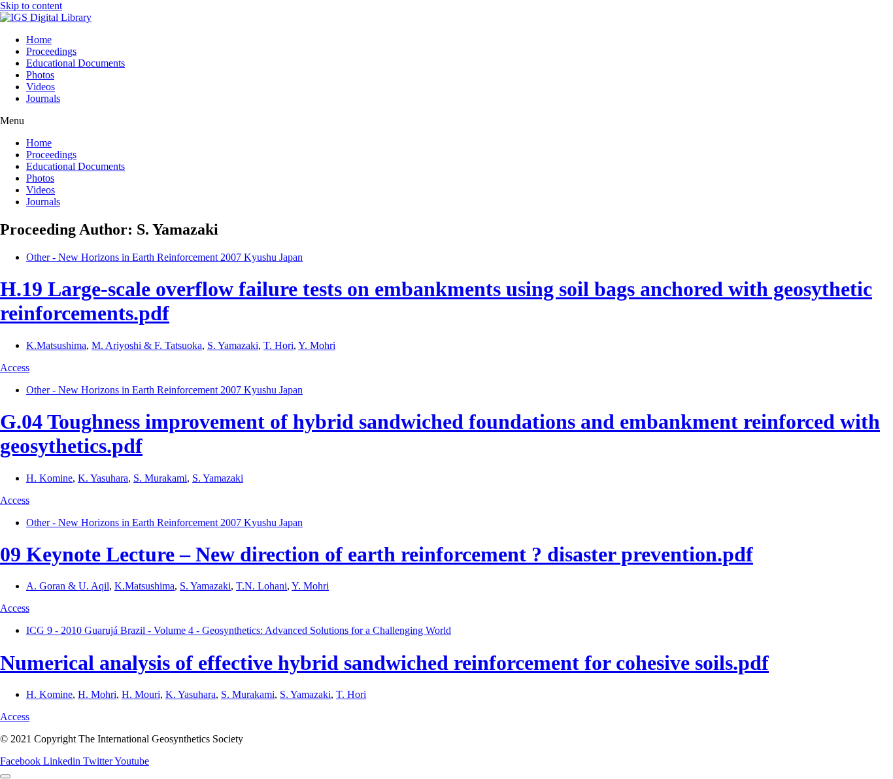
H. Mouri (141, 694)
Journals (43, 98)
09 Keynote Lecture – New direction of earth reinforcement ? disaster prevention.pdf (376, 554)
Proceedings (51, 51)
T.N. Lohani (261, 585)
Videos (40, 86)
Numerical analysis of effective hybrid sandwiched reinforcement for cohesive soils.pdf (384, 662)
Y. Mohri (316, 345)
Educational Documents (75, 63)
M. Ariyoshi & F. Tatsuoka (147, 345)
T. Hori (278, 345)
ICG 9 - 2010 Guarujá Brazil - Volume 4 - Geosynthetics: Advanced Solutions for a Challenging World (238, 630)
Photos (40, 74)
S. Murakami (160, 478)
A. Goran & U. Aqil (67, 585)
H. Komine (49, 478)
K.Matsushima (56, 345)
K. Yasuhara (103, 478)
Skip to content (31, 5)
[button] (446, 121)
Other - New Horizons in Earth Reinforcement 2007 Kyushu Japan (164, 257)
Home (39, 39)
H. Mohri (97, 694)
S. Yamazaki (232, 345)
